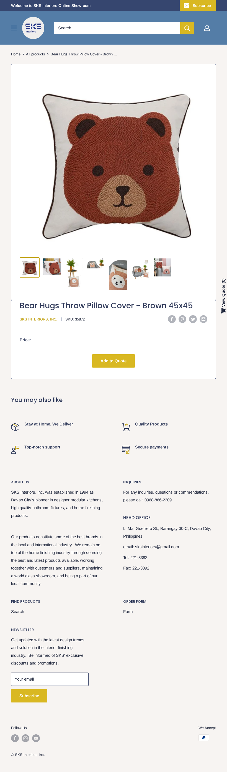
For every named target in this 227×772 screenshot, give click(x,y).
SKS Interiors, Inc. (38, 319)
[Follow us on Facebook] (15, 738)
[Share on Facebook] (172, 319)
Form (128, 611)
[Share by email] (203, 319)
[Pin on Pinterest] (182, 319)
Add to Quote (113, 360)
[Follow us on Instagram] (25, 738)
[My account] (207, 28)
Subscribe (202, 5)
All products (35, 54)
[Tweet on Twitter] (193, 319)
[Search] (187, 28)
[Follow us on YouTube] (36, 738)
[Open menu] (14, 28)
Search (17, 611)
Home (15, 54)
